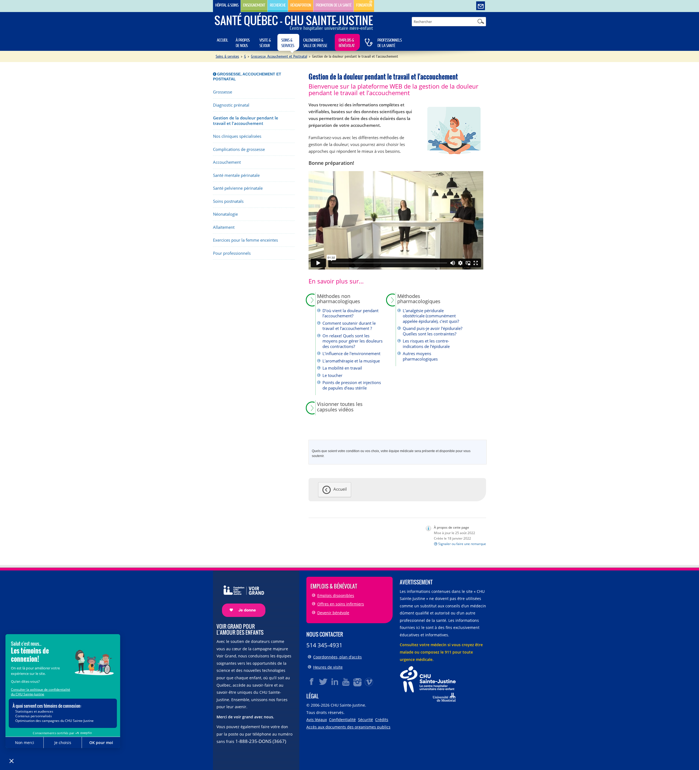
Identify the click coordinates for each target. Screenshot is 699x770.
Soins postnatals (228, 201)
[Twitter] (323, 681)
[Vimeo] (369, 681)
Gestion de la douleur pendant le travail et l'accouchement (245, 120)
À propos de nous (243, 42)
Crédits (381, 719)
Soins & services (287, 42)
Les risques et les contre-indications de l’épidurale (426, 343)
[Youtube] (346, 681)
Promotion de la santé (333, 5)
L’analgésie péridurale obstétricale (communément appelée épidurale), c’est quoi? (431, 316)
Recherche (278, 5)
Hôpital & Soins (226, 5)
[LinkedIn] (334, 681)
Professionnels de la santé (389, 42)
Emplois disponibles (335, 595)
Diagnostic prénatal (231, 105)
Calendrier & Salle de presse (315, 42)
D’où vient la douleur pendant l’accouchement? (350, 313)
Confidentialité (342, 719)
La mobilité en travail (342, 368)
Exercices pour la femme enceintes (245, 240)
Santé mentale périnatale (236, 175)
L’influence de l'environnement (351, 353)
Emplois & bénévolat (347, 42)
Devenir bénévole (333, 612)
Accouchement (227, 162)
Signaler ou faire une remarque (462, 543)
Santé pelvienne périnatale (238, 188)
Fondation (364, 5)
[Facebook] (311, 681)
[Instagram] (357, 681)
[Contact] (480, 6)
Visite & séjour (265, 42)
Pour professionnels (232, 253)
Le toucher (332, 375)
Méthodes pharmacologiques (418, 299)
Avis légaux (316, 719)
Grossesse (222, 92)
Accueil (222, 40)
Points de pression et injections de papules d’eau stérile (351, 385)
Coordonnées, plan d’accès (337, 657)
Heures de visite (328, 667)
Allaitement (224, 227)
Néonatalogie (225, 214)
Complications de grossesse (239, 149)
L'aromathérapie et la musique (351, 361)
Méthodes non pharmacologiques (338, 299)
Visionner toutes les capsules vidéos (340, 407)
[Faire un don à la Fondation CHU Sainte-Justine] (241, 596)
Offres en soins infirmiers (340, 604)
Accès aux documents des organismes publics (348, 727)
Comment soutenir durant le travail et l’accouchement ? (349, 326)
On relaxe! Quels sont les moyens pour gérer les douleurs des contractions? (352, 341)
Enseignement (254, 5)
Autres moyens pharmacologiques (420, 356)
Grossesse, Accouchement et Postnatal (279, 56)
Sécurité (365, 719)
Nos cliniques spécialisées (237, 136)
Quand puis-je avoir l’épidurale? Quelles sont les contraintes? (432, 331)
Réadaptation (300, 5)
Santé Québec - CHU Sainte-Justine (293, 20)
